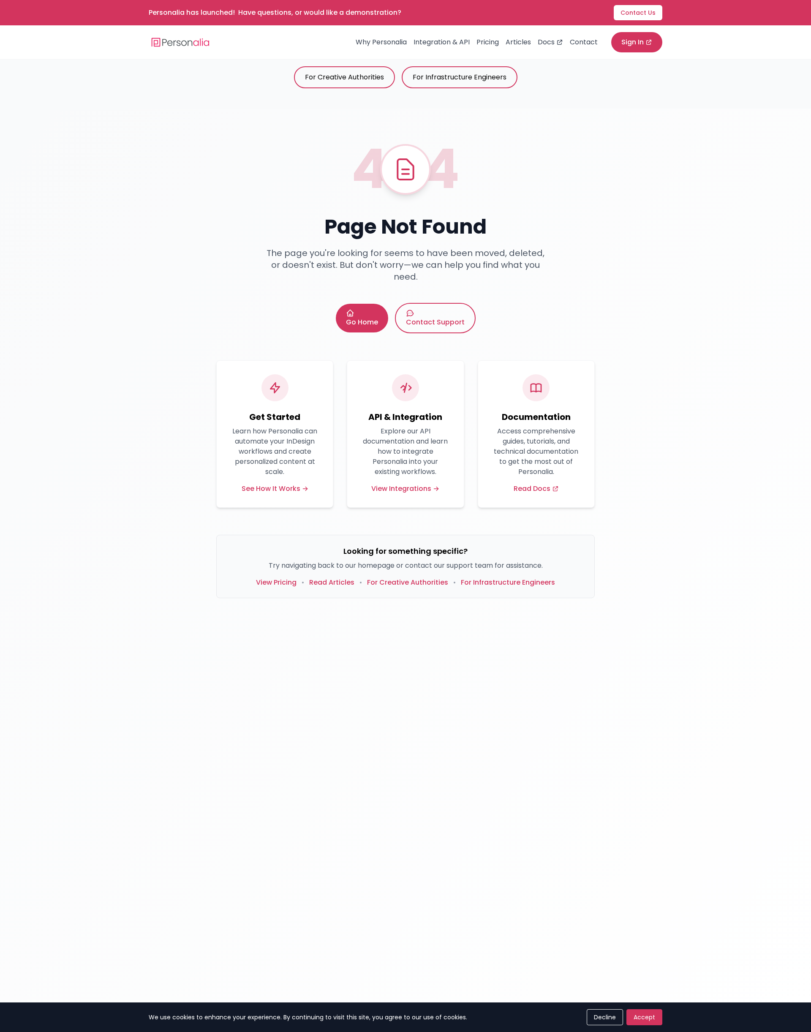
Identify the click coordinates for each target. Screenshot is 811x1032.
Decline (605, 1017)
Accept (644, 1017)
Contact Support (435, 322)
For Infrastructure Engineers (459, 77)
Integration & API (442, 42)
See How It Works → (275, 488)
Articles (518, 42)
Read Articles (331, 582)
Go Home (362, 322)
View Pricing (276, 582)
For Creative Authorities (344, 77)
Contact (584, 42)
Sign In (632, 42)
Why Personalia (381, 42)
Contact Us (638, 12)
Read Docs (532, 488)
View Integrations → (405, 488)
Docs (546, 42)
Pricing (487, 42)
